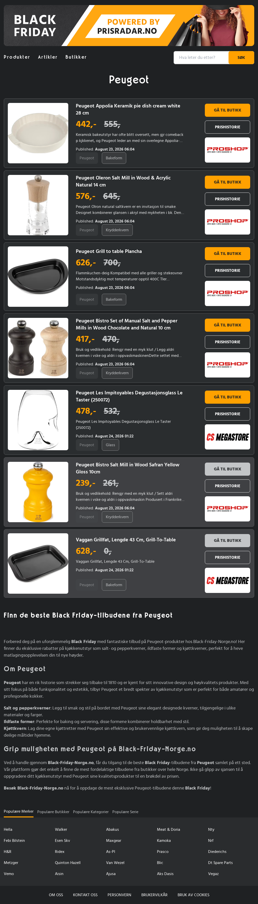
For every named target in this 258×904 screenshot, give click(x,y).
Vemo (9, 874)
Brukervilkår (154, 895)
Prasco (163, 852)
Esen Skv (62, 841)
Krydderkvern (117, 230)
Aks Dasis (165, 874)
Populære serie (125, 812)
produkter (17, 57)
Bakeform (114, 158)
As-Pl (110, 852)
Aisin (59, 874)
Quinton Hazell (68, 863)
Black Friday (21, 16)
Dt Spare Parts (220, 863)
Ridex (59, 852)
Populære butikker (53, 812)
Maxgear (113, 841)
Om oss (56, 895)
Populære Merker (19, 811)
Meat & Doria (168, 829)
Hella (8, 829)
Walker (61, 829)
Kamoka (164, 841)
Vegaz (213, 874)
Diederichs (217, 852)
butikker (76, 57)
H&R (7, 852)
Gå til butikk (227, 110)
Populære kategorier (91, 812)
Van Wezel (115, 863)
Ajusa (111, 874)
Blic (160, 863)
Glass (110, 445)
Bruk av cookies (193, 895)
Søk (241, 58)
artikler (48, 57)
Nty (211, 829)
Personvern (119, 895)
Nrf (210, 841)
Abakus (112, 829)
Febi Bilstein (14, 841)
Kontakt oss (85, 895)
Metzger (11, 863)
